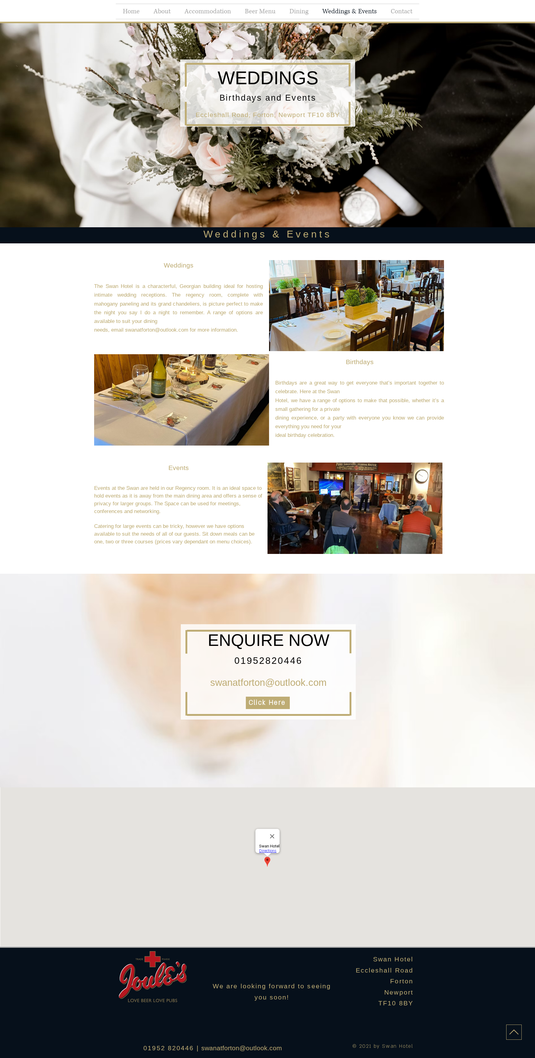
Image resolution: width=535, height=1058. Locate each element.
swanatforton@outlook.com (268, 682)
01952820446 (268, 660)
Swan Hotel (393, 959)
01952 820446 (168, 1047)
